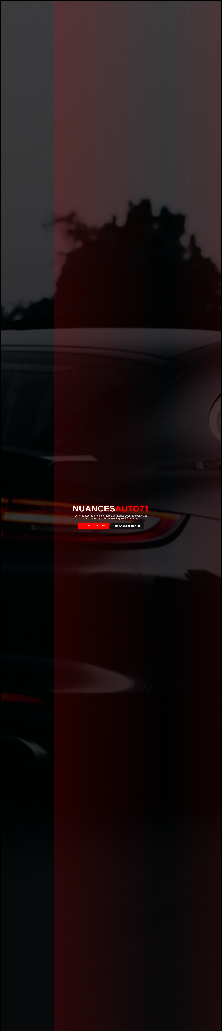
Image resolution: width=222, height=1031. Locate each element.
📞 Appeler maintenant (94, 526)
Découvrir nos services (127, 526)
